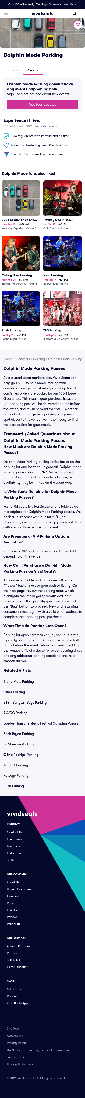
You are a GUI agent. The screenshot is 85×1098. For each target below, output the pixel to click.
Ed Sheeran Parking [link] (18, 744)
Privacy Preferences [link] (20, 1064)
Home (7, 359)
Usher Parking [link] (14, 692)
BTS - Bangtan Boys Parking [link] (25, 703)
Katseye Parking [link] (15, 776)
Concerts (23, 359)
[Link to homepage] (42, 13)
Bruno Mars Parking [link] (18, 682)
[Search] (74, 13)
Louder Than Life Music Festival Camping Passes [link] (40, 723)
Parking (39, 359)
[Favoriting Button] (78, 24)
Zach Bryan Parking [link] (18, 734)
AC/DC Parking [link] (15, 713)
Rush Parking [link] (13, 786)
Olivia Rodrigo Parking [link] (20, 755)
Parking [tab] (33, 70)
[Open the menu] (6, 13)
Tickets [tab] (13, 70)
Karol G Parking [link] (15, 765)
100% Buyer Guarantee (47, 4)
